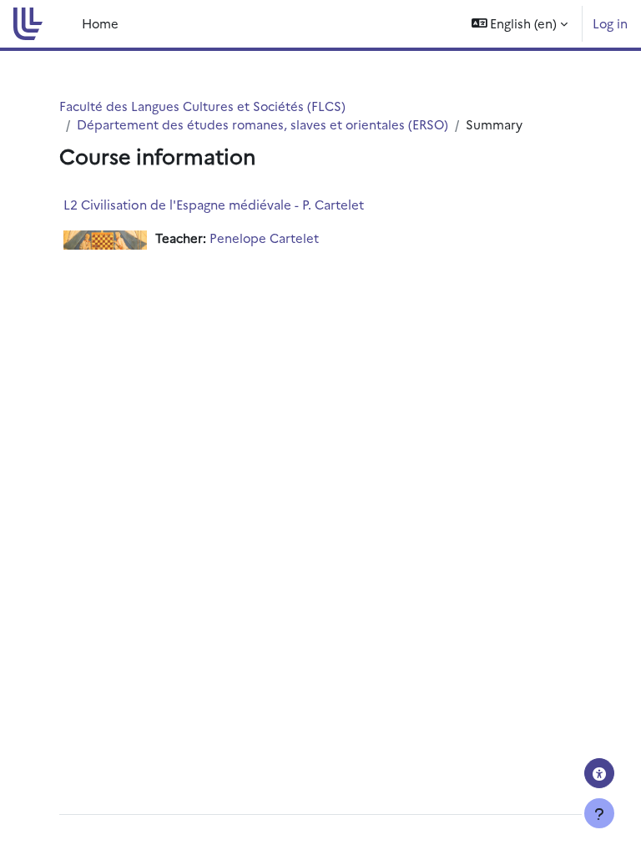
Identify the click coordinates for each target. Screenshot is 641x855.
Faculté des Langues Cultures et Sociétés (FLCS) (202, 105)
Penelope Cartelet (264, 237)
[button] (520, 24)
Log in (610, 23)
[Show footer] (599, 813)
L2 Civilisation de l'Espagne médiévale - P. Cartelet (213, 204)
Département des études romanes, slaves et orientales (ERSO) (262, 124)
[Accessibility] (599, 773)
